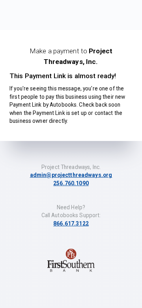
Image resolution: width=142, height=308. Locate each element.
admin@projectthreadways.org (71, 175)
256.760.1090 (71, 183)
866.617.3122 (71, 223)
